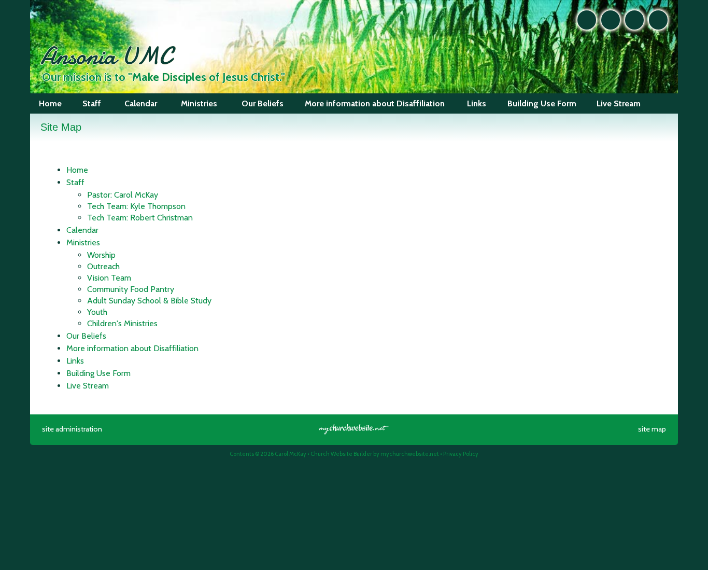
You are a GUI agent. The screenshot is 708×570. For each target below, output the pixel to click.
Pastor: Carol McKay (122, 195)
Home (77, 170)
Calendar (82, 230)
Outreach (103, 266)
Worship (101, 255)
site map (652, 429)
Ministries (83, 242)
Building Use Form (98, 373)
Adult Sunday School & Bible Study (149, 300)
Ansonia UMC (106, 56)
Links (75, 361)
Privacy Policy (460, 453)
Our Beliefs (86, 336)
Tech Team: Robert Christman (140, 218)
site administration (72, 429)
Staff (75, 182)
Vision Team (109, 278)
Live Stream (87, 386)
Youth (97, 312)
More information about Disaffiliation (132, 348)
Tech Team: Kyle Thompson (136, 206)
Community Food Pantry (130, 289)
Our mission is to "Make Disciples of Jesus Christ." (163, 77)
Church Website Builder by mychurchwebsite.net (374, 453)
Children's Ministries (122, 323)
